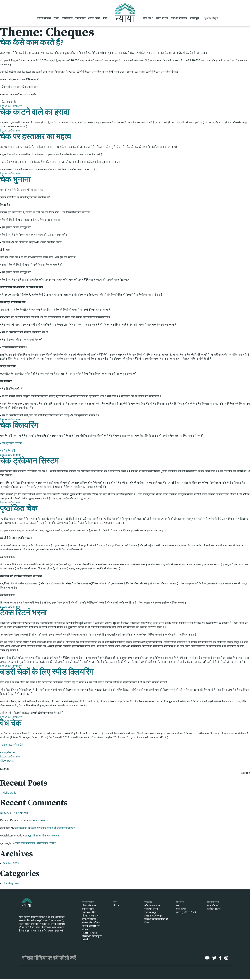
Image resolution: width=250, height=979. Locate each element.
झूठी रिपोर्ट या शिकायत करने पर (43, 835)
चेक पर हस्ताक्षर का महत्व (35, 137)
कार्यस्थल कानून (151, 908)
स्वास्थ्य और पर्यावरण (91, 922)
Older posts (7, 760)
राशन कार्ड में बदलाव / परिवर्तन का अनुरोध (35, 843)
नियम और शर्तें (213, 905)
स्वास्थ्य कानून (150, 912)
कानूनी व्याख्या (44, 18)
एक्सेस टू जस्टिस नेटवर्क (186, 912)
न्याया (178, 905)
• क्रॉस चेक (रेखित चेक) (12, 744)
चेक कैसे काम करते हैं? (32, 43)
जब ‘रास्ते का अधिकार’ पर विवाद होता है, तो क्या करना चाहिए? (44, 828)
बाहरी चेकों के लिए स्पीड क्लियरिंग (47, 672)
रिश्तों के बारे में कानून (153, 915)
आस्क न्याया (94, 18)
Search (4, 768)
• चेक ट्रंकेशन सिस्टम (11, 443)
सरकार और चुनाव (89, 932)
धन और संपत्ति (88, 908)
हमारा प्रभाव (162, 18)
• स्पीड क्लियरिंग (8, 450)
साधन (56, 18)
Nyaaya (4, 812)
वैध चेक (11, 723)
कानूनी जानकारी (213, 902)
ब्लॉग (105, 18)
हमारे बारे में (148, 18)
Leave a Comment (11, 106)
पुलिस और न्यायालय (90, 915)
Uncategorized (11, 883)
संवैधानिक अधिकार (152, 905)
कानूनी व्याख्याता (88, 902)
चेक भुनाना (15, 180)
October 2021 (11, 863)
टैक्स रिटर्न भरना (23, 613)
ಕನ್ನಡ (215, 18)
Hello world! (10, 792)
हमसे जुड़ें (194, 18)
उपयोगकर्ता (67, 18)
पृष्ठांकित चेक (19, 509)
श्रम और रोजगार (89, 919)
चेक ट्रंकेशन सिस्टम (29, 461)
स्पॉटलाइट (80, 18)
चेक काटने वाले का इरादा (35, 112)
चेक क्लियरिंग (19, 425)
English (206, 18)
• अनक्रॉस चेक (7, 752)
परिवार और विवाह (89, 905)
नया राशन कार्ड (21, 812)
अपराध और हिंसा (89, 912)
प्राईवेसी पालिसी (213, 908)
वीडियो (116, 905)
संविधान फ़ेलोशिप (179, 18)
